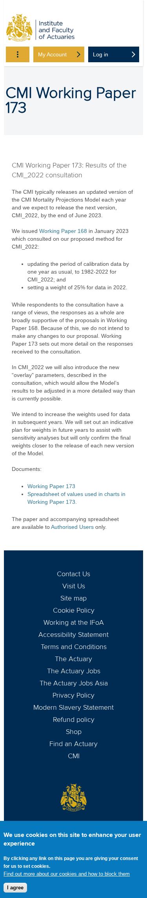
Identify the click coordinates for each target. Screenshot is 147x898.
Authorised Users (72, 527)
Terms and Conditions (74, 646)
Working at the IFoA (74, 622)
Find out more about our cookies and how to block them (67, 874)
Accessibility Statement (73, 634)
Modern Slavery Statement (73, 707)
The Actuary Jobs (73, 671)
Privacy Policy (73, 695)
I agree (15, 888)
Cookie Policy (73, 610)
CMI (74, 756)
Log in (100, 54)
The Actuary (73, 659)
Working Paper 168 (63, 231)
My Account (52, 54)
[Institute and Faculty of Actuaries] (40, 29)
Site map (73, 598)
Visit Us (73, 586)
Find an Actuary (73, 743)
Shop (74, 731)
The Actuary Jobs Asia (74, 683)
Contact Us (73, 574)
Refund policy (73, 719)
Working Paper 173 (51, 486)
